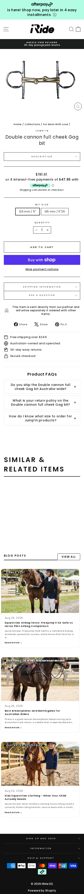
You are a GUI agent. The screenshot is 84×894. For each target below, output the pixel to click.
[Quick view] (27, 489)
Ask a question (42, 295)
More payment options (42, 269)
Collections (32, 124)
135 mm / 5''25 (55, 211)
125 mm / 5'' (27, 211)
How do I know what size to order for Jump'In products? (40, 418)
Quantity (42, 222)
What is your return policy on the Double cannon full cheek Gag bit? (40, 402)
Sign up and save (41, 838)
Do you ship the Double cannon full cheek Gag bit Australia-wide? (40, 387)
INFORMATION (41, 848)
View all (69, 557)
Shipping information (42, 286)
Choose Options (20, 536)
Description (42, 156)
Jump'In (42, 130)
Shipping (25, 190)
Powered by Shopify (42, 890)
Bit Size (42, 204)
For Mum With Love (55, 124)
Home (18, 124)
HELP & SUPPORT (41, 857)
